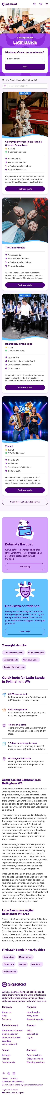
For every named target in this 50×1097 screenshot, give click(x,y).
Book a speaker (10, 1034)
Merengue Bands (30, 660)
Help (29, 1030)
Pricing (5, 1058)
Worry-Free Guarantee (16, 617)
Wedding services (36, 1062)
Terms (5, 1078)
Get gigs (6, 1055)
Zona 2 (9, 446)
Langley (22, 964)
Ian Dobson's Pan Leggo (18, 343)
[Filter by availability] (28, 86)
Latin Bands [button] (25, 42)
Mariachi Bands (11, 660)
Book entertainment (12, 1030)
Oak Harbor (36, 964)
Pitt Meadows (10, 971)
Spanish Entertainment (14, 667)
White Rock (9, 964)
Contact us (32, 1034)
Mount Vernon (25, 957)
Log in (30, 1037)
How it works (33, 1012)
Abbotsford (9, 957)
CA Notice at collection (13, 1082)
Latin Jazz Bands (36, 653)
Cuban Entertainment (13, 653)
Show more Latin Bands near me (25, 502)
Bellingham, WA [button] (26, 37)
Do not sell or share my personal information (22, 1085)
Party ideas (32, 1015)
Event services (34, 1055)
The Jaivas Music (15, 247)
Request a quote (35, 1019)
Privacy (14, 1078)
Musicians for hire (11, 1037)
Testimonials (8, 1062)
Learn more (25, 631)
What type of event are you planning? (24, 52)
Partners (6, 1019)
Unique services (35, 1058)
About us (6, 1012)
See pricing (25, 566)
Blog (4, 1015)
